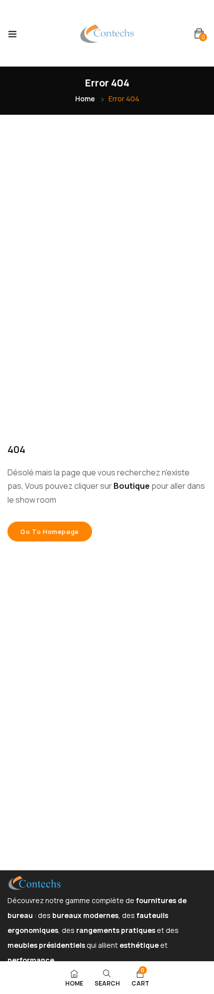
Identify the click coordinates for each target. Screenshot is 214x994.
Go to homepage (49, 531)
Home (85, 98)
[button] (199, 33)
